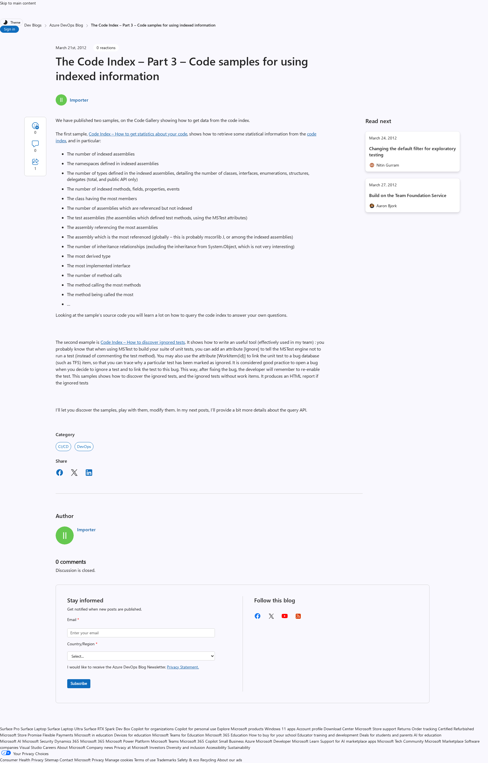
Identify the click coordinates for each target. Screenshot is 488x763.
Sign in (9, 29)
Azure (250, 741)
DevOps (84, 446)
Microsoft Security (37, 741)
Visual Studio (30, 747)
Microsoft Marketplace (444, 741)
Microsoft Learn (305, 741)
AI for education (427, 735)
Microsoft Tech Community (400, 741)
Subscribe (79, 683)
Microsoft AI (10, 741)
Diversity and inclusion (185, 747)
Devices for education (132, 735)
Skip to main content (18, 3)
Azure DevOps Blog (66, 25)
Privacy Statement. (183, 667)
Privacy (98, 759)
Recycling (208, 759)
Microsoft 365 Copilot (199, 741)
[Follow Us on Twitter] (271, 618)
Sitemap (51, 759)
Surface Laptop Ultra (65, 728)
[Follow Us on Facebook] (257, 618)
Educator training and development (327, 735)
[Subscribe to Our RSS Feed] (298, 618)
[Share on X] (74, 473)
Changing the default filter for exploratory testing (412, 151)
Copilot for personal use (195, 728)
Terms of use (145, 759)
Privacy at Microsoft (131, 747)
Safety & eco (188, 759)
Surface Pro (9, 728)
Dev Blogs (33, 25)
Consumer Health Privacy (21, 759)
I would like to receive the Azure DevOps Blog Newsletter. (133, 667)
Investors (157, 747)
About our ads (229, 759)
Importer (79, 100)
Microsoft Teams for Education (178, 735)
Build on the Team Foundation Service (407, 195)
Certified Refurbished (456, 728)
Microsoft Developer (273, 741)
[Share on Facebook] (60, 473)
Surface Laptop (33, 728)
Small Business (231, 741)
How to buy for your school (272, 735)
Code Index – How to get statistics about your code (138, 134)
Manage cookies (119, 759)
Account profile (310, 728)
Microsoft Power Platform (128, 741)
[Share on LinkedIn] (89, 473)
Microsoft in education (93, 735)
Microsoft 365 (92, 741)
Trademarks (166, 759)
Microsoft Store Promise (21, 735)
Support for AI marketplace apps (348, 741)
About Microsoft (71, 747)
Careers (49, 747)
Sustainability (239, 747)
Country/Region (82, 643)
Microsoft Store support (375, 728)
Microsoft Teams (165, 741)
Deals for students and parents (386, 735)
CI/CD (63, 446)
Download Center (339, 728)
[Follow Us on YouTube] (284, 618)
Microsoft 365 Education (226, 735)
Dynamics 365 (67, 741)
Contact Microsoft (75, 759)
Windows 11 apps (280, 728)
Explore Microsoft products (240, 728)
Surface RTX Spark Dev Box (107, 728)
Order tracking (424, 728)
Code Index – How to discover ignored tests (143, 342)
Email (73, 619)
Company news (99, 747)
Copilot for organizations (152, 728)
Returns (404, 728)
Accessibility (216, 747)
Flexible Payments (58, 735)
